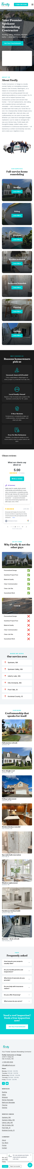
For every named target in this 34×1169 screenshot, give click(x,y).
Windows (5, 1097)
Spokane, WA (6, 1117)
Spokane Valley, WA (8, 1120)
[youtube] (7, 1083)
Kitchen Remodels (7, 1100)
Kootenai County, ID (8, 1130)
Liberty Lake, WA (7, 1122)
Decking (4, 1107)
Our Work (5, 1143)
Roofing (4, 1092)
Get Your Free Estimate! (12, 43)
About (4, 1140)
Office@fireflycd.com (8, 1065)
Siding (4, 1095)
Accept (5, 1166)
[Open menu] (32, 4)
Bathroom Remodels (8, 1102)
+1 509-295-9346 (21, 4)
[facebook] (3, 1083)
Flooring (4, 1105)
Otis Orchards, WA (8, 1125)
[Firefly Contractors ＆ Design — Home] (5, 4)
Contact (4, 1148)
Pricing (4, 1145)
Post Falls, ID (6, 1128)
